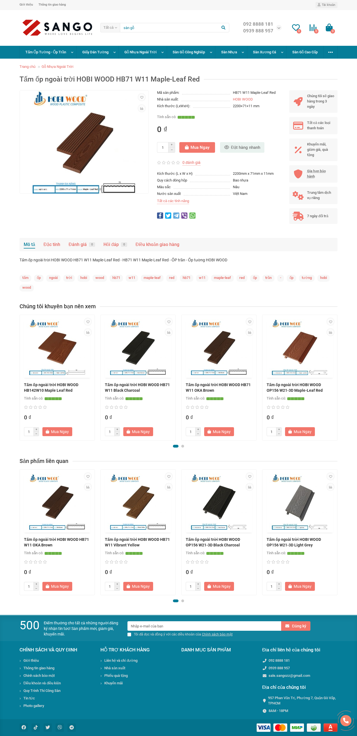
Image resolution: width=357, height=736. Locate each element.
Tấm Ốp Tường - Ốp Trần (45, 52)
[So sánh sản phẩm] (142, 108)
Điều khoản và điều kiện (42, 683)
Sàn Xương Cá (264, 52)
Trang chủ (27, 66)
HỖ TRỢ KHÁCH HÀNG (125, 650)
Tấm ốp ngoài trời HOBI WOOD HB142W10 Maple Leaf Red (51, 388)
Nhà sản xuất (114, 668)
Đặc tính (52, 244)
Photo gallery (33, 706)
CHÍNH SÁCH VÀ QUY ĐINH (48, 650)
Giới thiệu (26, 4)
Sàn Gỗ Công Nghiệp (189, 52)
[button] (175, 446)
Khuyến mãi (113, 683)
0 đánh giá (191, 162)
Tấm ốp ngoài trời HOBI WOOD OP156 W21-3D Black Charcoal (213, 542)
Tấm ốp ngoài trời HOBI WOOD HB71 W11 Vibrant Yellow (137, 542)
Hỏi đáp (114, 244)
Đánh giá (81, 244)
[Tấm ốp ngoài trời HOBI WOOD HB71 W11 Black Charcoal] (138, 347)
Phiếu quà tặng (116, 675)
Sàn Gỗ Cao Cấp (305, 52)
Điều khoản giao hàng (157, 244)
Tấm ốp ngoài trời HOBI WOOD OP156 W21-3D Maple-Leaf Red (295, 388)
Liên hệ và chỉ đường (121, 660)
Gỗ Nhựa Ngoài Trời (140, 52)
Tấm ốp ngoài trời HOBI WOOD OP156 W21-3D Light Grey (294, 542)
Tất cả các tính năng (173, 201)
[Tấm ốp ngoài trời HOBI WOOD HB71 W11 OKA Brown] (219, 347)
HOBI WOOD (243, 99)
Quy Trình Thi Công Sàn (42, 691)
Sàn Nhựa (229, 52)
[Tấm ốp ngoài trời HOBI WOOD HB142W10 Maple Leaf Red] (57, 347)
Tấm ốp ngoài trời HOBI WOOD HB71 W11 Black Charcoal (137, 388)
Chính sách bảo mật (39, 675)
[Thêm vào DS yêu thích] (142, 97)
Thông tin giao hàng (52, 4)
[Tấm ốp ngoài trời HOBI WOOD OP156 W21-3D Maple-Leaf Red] (300, 347)
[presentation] (20, 378)
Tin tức (29, 698)
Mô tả (29, 244)
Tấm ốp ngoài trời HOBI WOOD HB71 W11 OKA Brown (218, 388)
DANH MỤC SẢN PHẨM (206, 650)
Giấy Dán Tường (95, 52)
